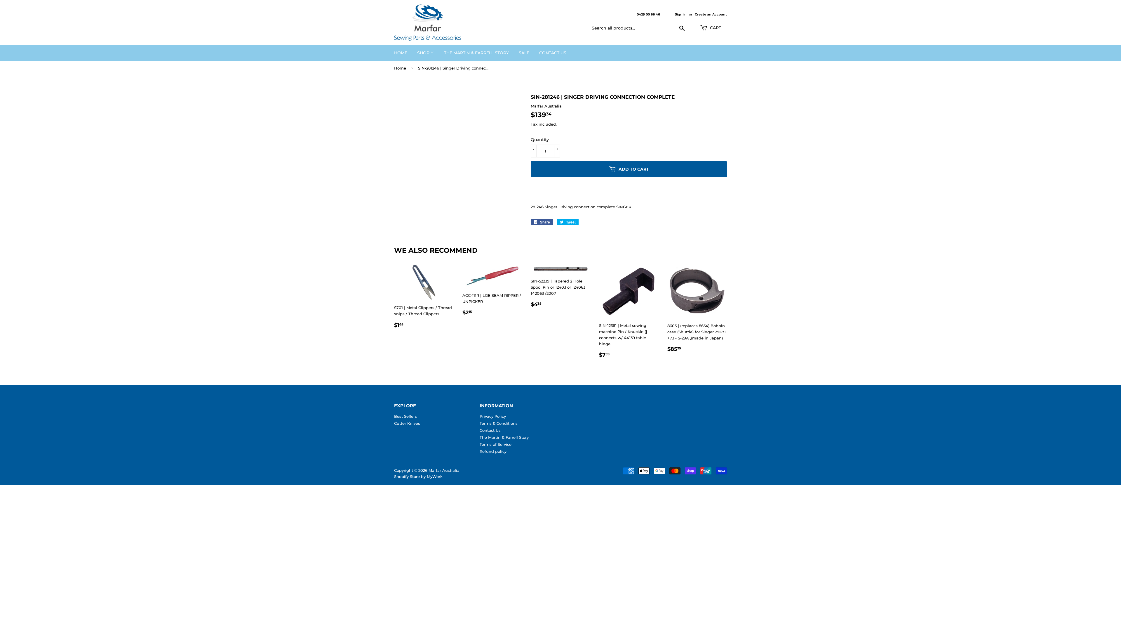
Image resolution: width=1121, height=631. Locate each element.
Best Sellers (405, 416)
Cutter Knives (407, 423)
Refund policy (493, 451)
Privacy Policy (493, 416)
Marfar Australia (444, 470)
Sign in (681, 14)
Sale (524, 53)
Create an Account (711, 14)
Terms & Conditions (499, 423)
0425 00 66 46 (649, 14)
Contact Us (552, 53)
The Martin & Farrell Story (476, 53)
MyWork (435, 476)
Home (400, 53)
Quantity (540, 139)
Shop (424, 53)
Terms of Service (495, 444)
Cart (715, 27)
